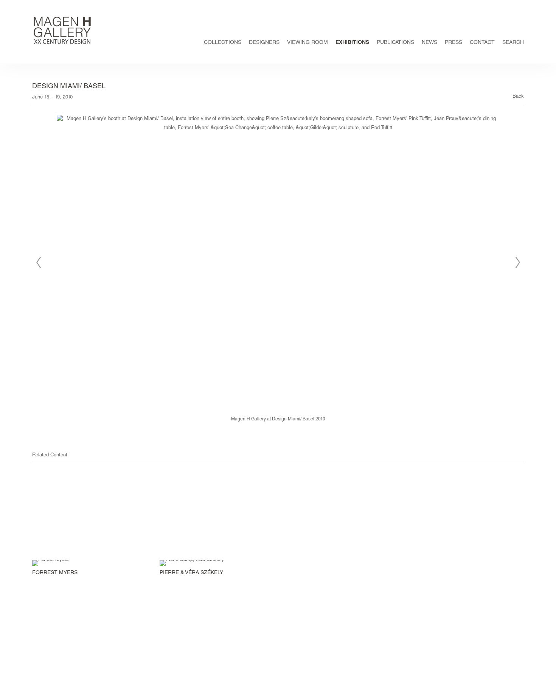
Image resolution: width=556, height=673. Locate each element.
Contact (482, 42)
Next (517, 262)
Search (513, 42)
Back (518, 96)
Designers (264, 42)
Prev (38, 262)
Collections (222, 42)
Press (453, 42)
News (429, 42)
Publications (395, 42)
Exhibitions (352, 42)
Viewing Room (307, 42)
